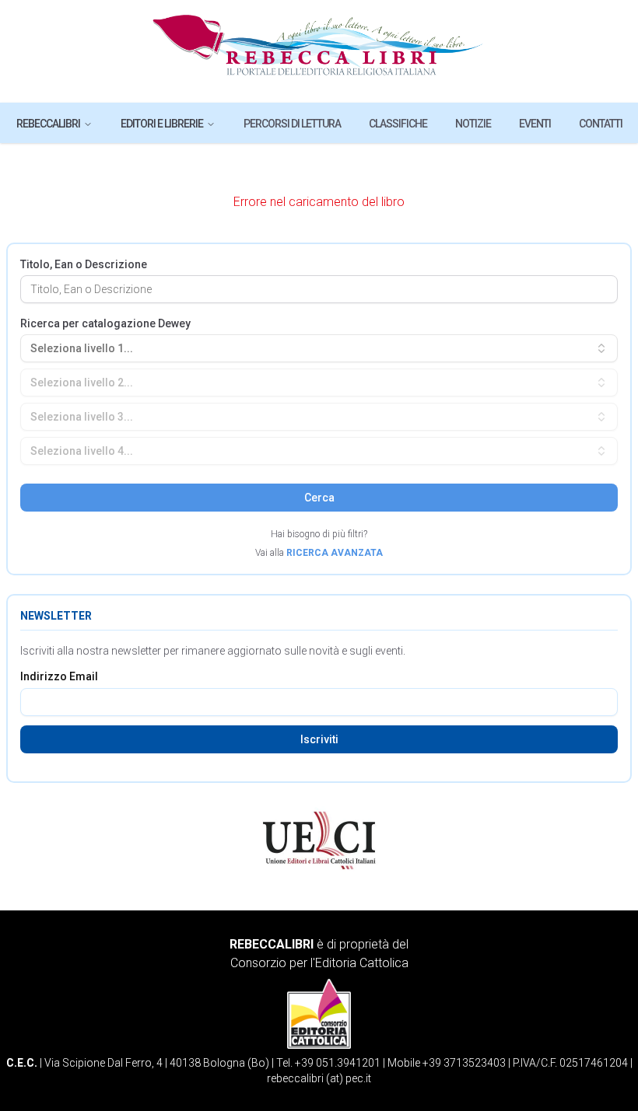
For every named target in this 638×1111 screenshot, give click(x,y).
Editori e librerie (162, 123)
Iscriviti (319, 739)
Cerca (319, 497)
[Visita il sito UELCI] (319, 840)
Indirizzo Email (59, 676)
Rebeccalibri (48, 123)
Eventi (535, 123)
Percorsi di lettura (292, 123)
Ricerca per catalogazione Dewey (105, 323)
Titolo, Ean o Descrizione (83, 264)
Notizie (473, 123)
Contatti (600, 123)
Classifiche (398, 123)
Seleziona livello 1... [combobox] (81, 348)
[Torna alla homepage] (319, 51)
